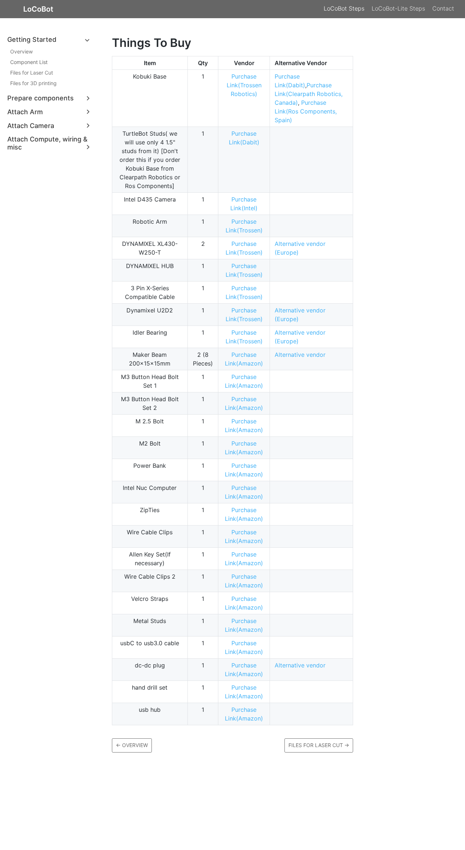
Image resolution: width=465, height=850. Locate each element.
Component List (29, 62)
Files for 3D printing (33, 83)
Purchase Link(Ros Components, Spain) (306, 111)
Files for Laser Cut (31, 73)
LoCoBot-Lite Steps (398, 8)
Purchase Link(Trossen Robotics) (244, 85)
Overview (21, 52)
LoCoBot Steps (344, 8)
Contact (443, 8)
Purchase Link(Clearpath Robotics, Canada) (309, 93)
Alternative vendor (300, 354)
